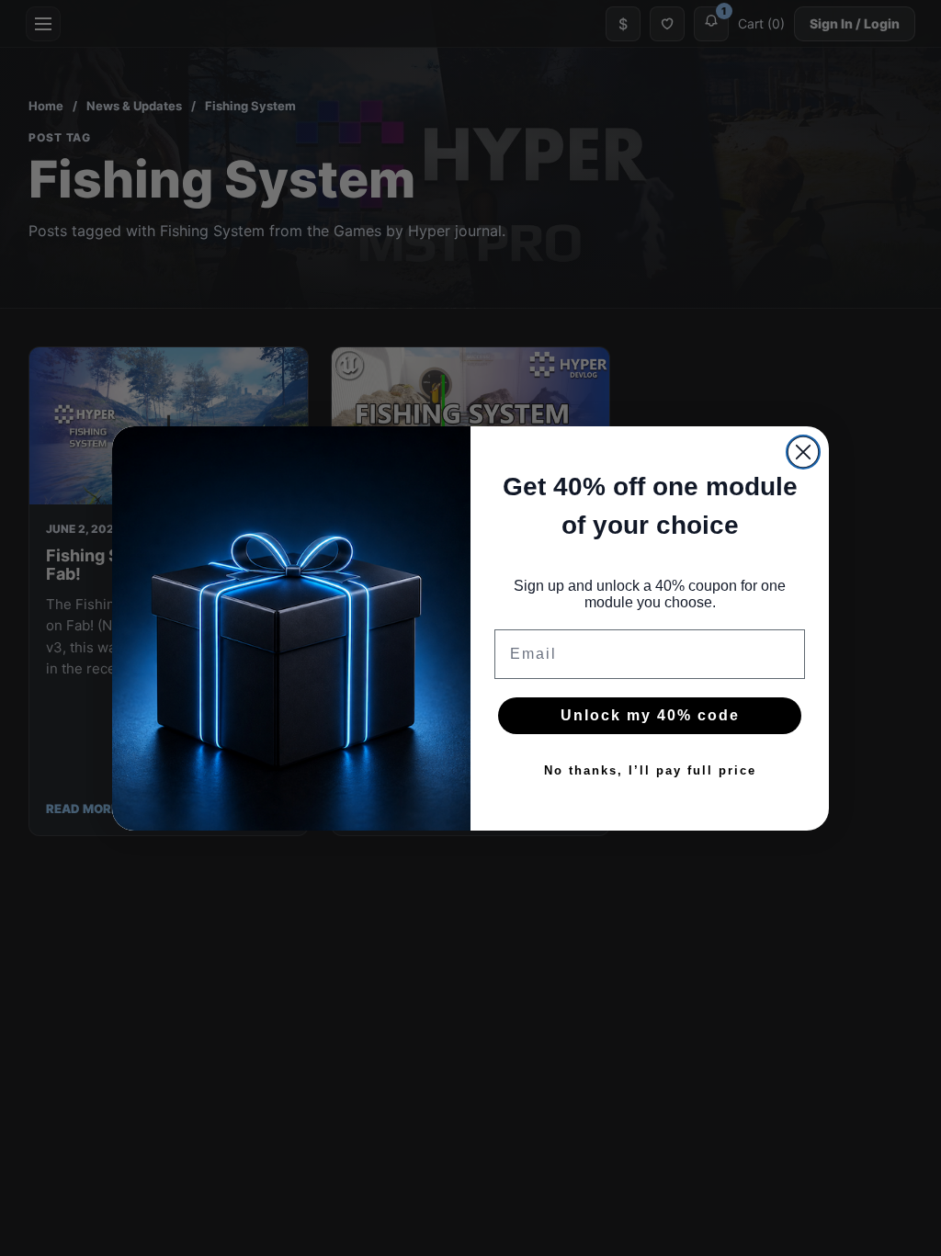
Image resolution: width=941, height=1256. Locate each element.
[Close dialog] (803, 452)
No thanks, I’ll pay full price (650, 770)
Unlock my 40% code (650, 715)
